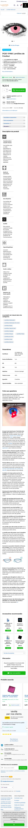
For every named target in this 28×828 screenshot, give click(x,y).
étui (11, 437)
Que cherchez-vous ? (10, 26)
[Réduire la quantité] (7, 91)
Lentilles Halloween (10, 9)
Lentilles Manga (8, 333)
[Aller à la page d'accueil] (5, 5)
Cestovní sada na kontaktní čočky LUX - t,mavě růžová (10, 696)
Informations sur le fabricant (9, 110)
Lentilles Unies (8, 339)
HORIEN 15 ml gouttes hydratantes (8, 642)
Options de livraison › (20, 77)
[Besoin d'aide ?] (17, 5)
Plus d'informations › (7, 71)
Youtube (18, 791)
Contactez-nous (18, 798)
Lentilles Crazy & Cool (9, 328)
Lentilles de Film (8, 336)
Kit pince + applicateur (20, 624)
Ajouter (8, 630)
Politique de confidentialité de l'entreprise (18, 809)
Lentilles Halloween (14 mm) (11, 322)
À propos (16, 800)
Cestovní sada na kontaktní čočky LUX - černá (19, 642)
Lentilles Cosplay (8, 331)
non (14, 821)
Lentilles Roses (8, 325)
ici (17, 602)
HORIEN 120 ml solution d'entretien (8, 625)
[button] (14, 5)
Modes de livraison (19, 805)
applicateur (5, 448)
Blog (2, 809)
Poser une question (15, 673)
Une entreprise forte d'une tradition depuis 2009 (15, 759)
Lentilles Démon (8, 342)
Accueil (2, 9)
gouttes (10, 443)
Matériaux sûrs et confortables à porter (13, 746)
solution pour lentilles (15, 435)
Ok (14, 824)
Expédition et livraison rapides (11, 750)
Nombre (4, 90)
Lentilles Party (20, 333)
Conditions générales (19, 802)
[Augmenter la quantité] (7, 89)
